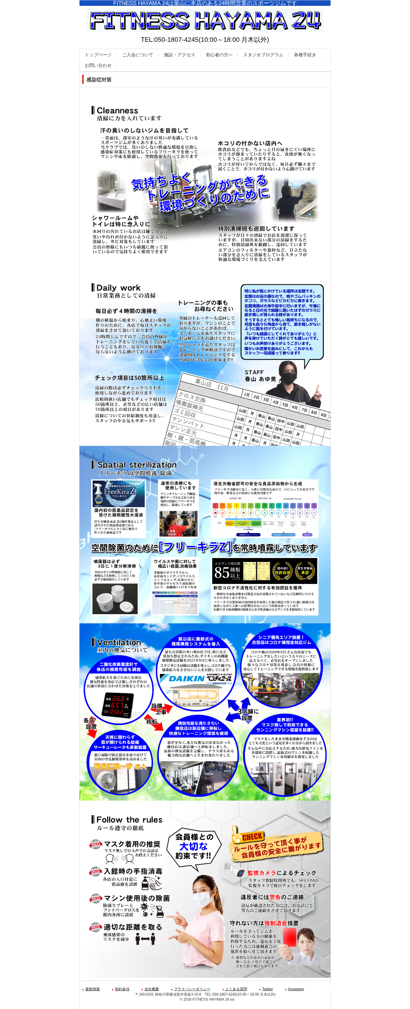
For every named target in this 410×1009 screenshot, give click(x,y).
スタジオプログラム (263, 54)
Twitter (267, 989)
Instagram (296, 989)
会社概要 (151, 989)
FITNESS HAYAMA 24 (205, 34)
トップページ (98, 54)
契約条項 (122, 989)
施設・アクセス (179, 54)
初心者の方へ (219, 54)
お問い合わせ (98, 65)
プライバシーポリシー (192, 989)
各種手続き (305, 54)
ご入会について (137, 54)
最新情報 (92, 989)
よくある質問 (236, 989)
